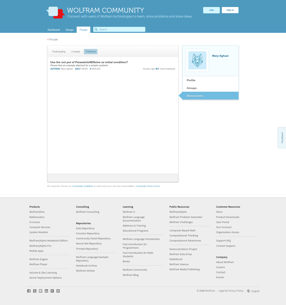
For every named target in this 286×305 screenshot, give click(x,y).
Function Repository (88, 233)
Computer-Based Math (182, 230)
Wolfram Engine (38, 259)
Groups (192, 88)
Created (75, 51)
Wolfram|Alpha (178, 212)
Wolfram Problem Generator (186, 217)
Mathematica (36, 217)
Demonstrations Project (183, 249)
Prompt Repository (87, 248)
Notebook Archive (86, 265)
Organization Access (227, 232)
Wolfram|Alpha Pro (40, 245)
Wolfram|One (37, 212)
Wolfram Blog (131, 275)
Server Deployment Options (45, 277)
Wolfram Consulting (87, 212)
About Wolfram (225, 262)
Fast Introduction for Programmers (135, 245)
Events (220, 277)
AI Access (34, 222)
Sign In (230, 10)
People (52, 39)
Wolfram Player (38, 264)
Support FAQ (223, 240)
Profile (191, 80)
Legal (221, 290)
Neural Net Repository (89, 243)
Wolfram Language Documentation (134, 218)
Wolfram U (129, 212)
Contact (220, 272)
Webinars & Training (134, 225)
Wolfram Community (135, 269)
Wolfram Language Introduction (141, 239)
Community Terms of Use (148, 186)
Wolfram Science (179, 264)
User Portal (222, 222)
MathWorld (175, 259)
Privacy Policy (236, 290)
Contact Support (225, 245)
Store (219, 212)
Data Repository (85, 228)
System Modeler (38, 232)
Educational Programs (135, 230)
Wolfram (210, 290)
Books (126, 261)
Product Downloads (227, 217)
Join (211, 10)
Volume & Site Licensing (43, 272)
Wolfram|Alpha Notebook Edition (48, 240)
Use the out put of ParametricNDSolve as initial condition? (89, 62)
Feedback (282, 137)
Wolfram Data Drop (180, 254)
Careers (220, 267)
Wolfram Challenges (181, 222)
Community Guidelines (82, 186)
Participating (59, 51)
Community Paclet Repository (93, 238)
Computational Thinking (183, 235)
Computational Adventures (185, 240)
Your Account (224, 227)
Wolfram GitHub (85, 270)
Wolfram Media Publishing (184, 269)
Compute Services (39, 227)
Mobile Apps (36, 251)
